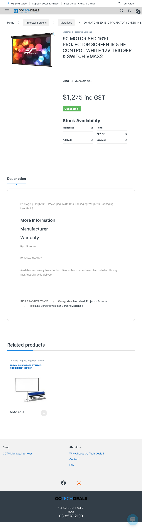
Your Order (128, 3)
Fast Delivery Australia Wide (80, 3)
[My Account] (129, 11)
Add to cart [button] (44, 413)
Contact (74, 459)
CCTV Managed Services (18, 453)
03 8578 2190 (19, 3)
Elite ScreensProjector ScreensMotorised (59, 305)
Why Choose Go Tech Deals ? (86, 453)
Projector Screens (36, 22)
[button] (53, 34)
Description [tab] (16, 179)
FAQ (71, 465)
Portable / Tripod (18, 360)
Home (10, 22)
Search (122, 11)
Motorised (66, 22)
